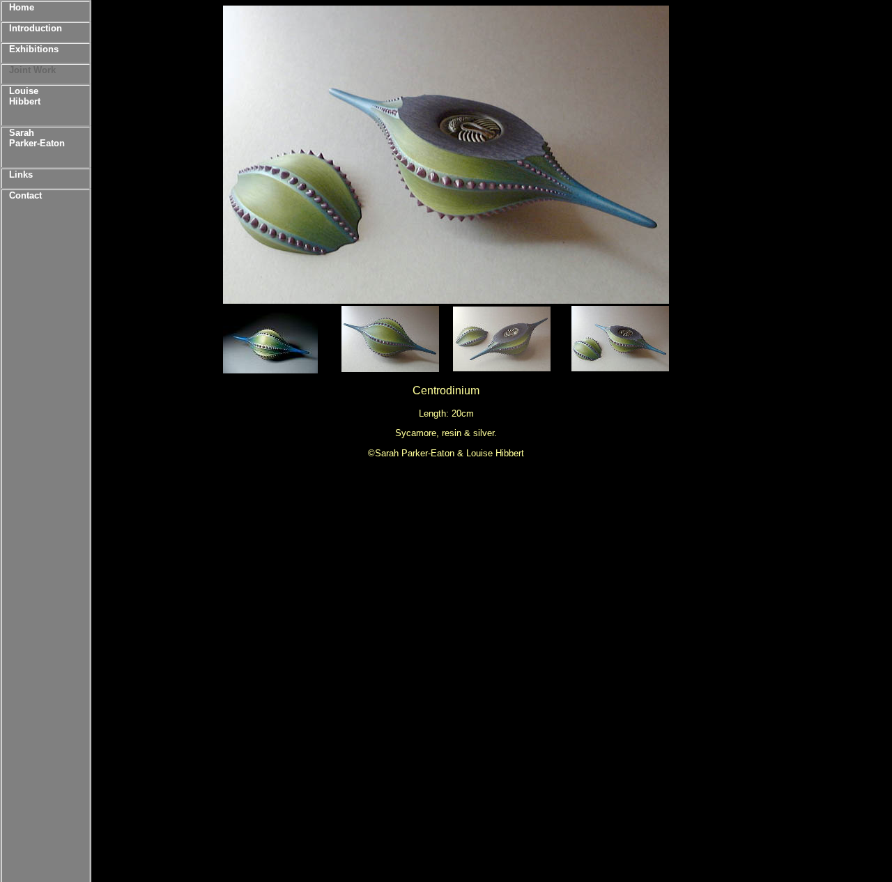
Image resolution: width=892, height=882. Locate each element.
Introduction (35, 28)
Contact (25, 195)
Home (21, 7)
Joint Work (32, 70)
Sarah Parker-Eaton (37, 137)
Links (21, 174)
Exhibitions (34, 49)
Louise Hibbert (24, 96)
